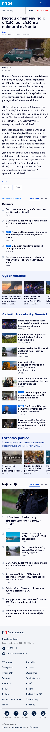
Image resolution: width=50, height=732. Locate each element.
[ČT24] (7, 3)
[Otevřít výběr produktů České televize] (47, 3)
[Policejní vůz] (25, 52)
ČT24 (4, 32)
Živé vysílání (7, 667)
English (5, 727)
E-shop (5, 694)
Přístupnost (33, 727)
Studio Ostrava (33, 678)
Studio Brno (31, 672)
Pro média (30, 662)
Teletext (6, 678)
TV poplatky (7, 672)
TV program (7, 662)
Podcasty (6, 683)
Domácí (7, 187)
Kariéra (29, 688)
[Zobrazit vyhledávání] (41, 3)
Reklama (30, 667)
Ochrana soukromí (18, 727)
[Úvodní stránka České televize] (13, 632)
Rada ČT (30, 683)
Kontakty (30, 704)
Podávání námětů (34, 694)
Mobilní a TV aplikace (11, 699)
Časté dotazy (32, 699)
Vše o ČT (6, 704)
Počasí (5, 688)
